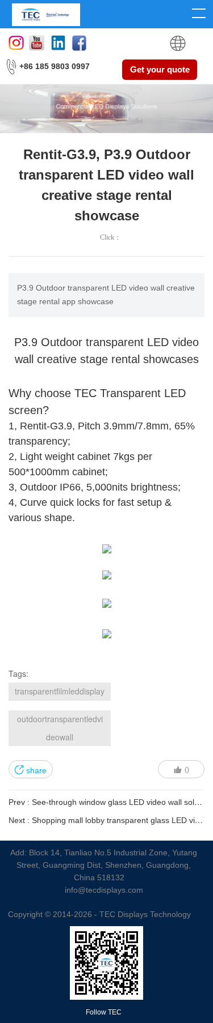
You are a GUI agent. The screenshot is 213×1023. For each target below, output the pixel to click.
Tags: (18, 673)
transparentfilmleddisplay (60, 691)
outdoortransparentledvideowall (60, 728)
